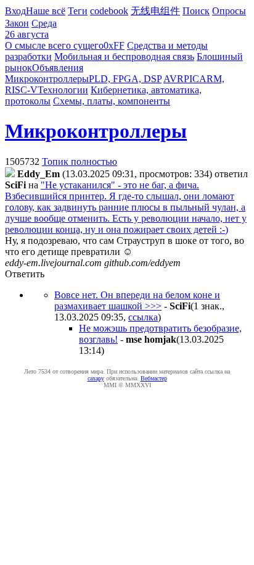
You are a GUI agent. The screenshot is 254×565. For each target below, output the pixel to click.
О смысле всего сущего (54, 45)
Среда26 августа (31, 29)
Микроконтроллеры (47, 78)
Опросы (229, 11)
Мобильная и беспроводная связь (124, 56)
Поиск (196, 11)
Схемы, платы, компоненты (111, 101)
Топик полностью (79, 161)
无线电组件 (155, 11)
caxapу (96, 378)
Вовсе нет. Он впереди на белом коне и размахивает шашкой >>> (137, 300)
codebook (109, 11)
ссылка (143, 317)
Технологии (63, 90)
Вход (15, 11)
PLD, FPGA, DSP (125, 78)
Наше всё (45, 11)
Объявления (57, 67)
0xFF (114, 45)
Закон (17, 23)
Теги (78, 11)
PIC (191, 78)
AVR (173, 78)
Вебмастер (154, 378)
